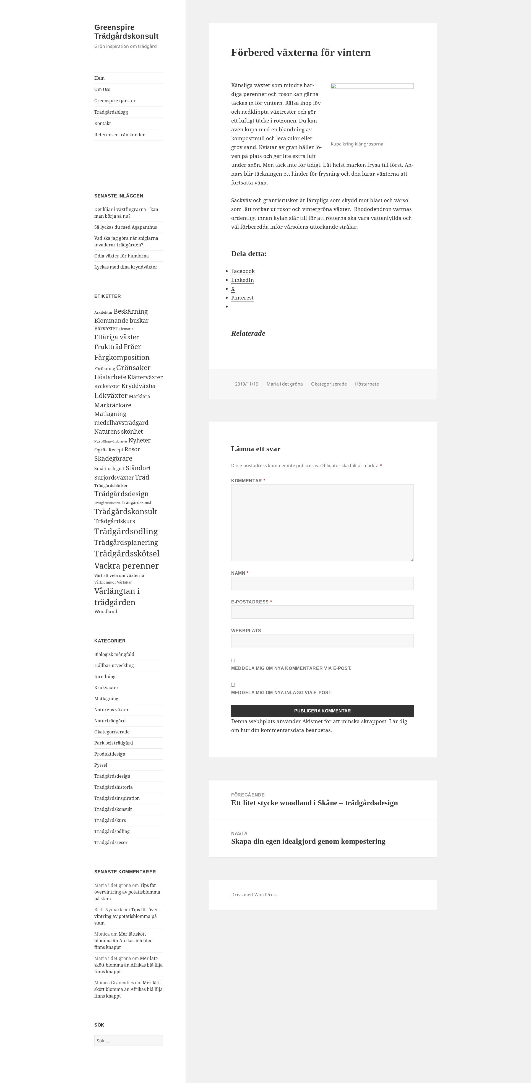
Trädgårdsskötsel (127, 553)
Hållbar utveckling (114, 665)
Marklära (139, 396)
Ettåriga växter (116, 336)
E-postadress (251, 602)
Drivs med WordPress (254, 895)
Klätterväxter (145, 377)
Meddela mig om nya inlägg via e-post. (281, 692)
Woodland (105, 611)
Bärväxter (106, 328)
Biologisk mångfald (114, 654)
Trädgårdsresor (111, 842)
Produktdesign (109, 754)
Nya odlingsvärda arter (110, 441)
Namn (240, 573)
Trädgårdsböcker (111, 485)
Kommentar (248, 480)
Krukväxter (107, 386)
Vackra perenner (126, 565)
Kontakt (102, 123)
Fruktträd (108, 346)
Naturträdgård (110, 721)
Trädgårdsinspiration (117, 798)
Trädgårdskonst (136, 502)
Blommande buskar (121, 320)
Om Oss (102, 89)
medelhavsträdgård (121, 422)
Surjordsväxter (114, 477)
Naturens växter (111, 710)
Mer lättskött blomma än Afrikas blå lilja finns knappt (122, 940)
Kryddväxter (139, 386)
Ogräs (101, 449)
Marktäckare (112, 405)
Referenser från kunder (119, 135)
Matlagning (110, 414)
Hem (99, 78)
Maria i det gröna (285, 384)
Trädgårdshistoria (107, 503)
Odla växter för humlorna (121, 256)
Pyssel (100, 765)
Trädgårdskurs (114, 521)
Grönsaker (133, 367)
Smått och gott (109, 468)
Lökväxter (111, 395)
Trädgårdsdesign (121, 493)
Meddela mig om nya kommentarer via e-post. (291, 668)
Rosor (132, 449)
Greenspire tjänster (115, 101)
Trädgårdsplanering (126, 542)
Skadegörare (113, 458)
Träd (142, 477)
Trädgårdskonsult (125, 511)
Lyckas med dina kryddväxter (125, 267)
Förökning (104, 368)
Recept (116, 450)
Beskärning (131, 311)
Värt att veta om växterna (119, 575)
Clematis (126, 328)
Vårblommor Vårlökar (113, 582)
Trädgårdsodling (126, 531)
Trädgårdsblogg (111, 112)
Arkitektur (103, 312)
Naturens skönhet (118, 431)
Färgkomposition (122, 357)
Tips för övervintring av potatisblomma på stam (127, 892)
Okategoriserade (112, 732)
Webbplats (246, 630)
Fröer (132, 346)
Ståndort (138, 468)
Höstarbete (110, 377)
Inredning (105, 676)
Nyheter (140, 440)
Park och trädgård (113, 743)
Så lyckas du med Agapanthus (125, 227)
